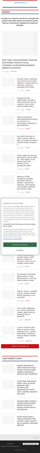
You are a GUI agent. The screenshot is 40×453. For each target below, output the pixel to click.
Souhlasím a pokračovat (20, 244)
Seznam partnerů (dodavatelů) (12, 239)
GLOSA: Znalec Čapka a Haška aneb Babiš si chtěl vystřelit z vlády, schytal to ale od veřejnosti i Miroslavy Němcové (27, 421)
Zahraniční (13, 71)
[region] (20, 226)
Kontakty (10, 444)
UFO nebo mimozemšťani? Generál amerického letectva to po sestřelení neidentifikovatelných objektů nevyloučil (19, 64)
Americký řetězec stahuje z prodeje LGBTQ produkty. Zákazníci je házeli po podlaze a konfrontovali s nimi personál (27, 405)
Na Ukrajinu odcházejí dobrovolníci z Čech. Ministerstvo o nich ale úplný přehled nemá (26, 277)
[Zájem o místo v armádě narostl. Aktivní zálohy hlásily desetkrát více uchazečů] (8, 294)
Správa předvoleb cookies (31, 443)
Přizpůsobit (19, 250)
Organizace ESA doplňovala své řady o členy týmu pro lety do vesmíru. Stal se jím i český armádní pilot (26, 102)
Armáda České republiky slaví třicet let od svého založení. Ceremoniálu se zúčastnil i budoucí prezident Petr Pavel (27, 83)
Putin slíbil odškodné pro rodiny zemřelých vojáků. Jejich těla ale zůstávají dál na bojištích (26, 312)
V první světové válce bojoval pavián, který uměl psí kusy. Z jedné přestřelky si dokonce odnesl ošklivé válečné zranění (26, 332)
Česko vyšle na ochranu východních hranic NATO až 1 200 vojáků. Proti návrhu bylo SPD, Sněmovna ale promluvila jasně (27, 160)
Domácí (28, 90)
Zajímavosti (29, 341)
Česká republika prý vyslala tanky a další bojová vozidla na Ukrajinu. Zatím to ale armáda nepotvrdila (26, 259)
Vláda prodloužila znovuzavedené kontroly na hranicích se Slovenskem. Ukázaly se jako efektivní (27, 121)
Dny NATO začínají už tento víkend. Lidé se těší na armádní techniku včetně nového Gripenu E (27, 140)
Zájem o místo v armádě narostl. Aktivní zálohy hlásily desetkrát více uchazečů (27, 294)
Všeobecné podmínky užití (10, 446)
